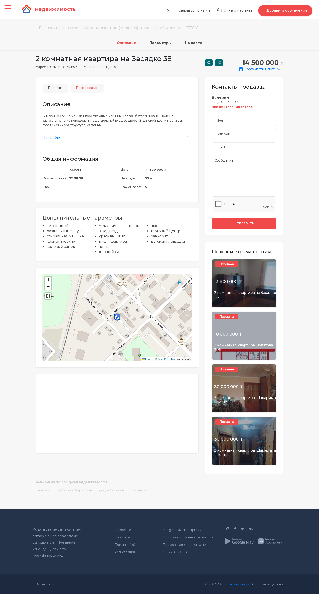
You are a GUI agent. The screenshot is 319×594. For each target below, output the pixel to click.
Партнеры (122, 537)
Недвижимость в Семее (54, 490)
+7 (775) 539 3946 (176, 552)
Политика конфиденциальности (188, 537)
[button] (117, 317)
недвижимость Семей (76, 28)
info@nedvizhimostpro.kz (182, 530)
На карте (193, 43)
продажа (149, 28)
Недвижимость (237, 584)
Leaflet (149, 359)
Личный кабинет (236, 10)
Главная (46, 28)
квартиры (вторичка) (119, 28)
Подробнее (53, 138)
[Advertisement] (117, 411)
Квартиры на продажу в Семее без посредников (110, 490)
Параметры (161, 43)
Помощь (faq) (125, 545)
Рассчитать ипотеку (261, 69)
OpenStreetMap (167, 359)
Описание (126, 43)
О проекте (123, 530)
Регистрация (125, 552)
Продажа (55, 88)
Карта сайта (45, 584)
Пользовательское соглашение (187, 545)
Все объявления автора (232, 107)
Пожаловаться (87, 88)
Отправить (244, 223)
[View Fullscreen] (48, 296)
